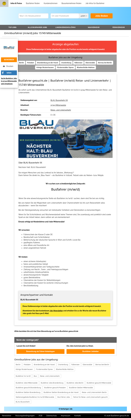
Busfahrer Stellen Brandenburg (28, 392)
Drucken (9, 66)
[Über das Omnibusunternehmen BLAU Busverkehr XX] (9, 47)
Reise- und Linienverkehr (61, 110)
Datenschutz (51, 416)
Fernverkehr (118, 27)
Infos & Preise (16, 3)
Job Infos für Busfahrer (94, 3)
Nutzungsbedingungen (25, 416)
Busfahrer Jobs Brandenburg (52, 383)
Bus (35, 376)
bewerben (9, 60)
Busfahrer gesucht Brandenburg (28, 388)
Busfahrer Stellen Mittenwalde (81, 388)
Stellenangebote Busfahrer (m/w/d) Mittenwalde (35, 397)
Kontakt (77, 416)
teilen (9, 73)
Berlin (21, 63)
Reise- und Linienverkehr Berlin (94, 392)
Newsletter (6, 416)
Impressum (65, 416)
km (83, 16)
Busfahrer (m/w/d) (23, 376)
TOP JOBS (12, 27)
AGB (40, 416)
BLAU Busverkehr (23, 402)
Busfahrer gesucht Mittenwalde (99, 383)
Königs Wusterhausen (45, 67)
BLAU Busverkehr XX (59, 100)
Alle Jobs (37, 27)
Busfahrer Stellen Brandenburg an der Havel (61, 392)
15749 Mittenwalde (58, 105)
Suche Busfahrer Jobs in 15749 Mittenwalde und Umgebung (9, 81)
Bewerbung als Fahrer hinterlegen (40, 351)
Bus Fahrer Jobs (63, 397)
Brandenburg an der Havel (47, 63)
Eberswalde (90, 63)
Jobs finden (101, 15)
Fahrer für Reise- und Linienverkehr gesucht (90, 397)
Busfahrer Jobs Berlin (75, 383)
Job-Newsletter (56, 311)
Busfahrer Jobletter (90, 351)
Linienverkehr (65, 27)
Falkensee (78, 63)
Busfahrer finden (33, 3)
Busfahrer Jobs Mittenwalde (26, 383)
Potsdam (30, 63)
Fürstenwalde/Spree (65, 67)
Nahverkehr (94, 27)
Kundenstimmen (50, 3)
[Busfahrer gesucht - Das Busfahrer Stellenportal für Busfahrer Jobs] (4, 3)
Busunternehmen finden (71, 3)
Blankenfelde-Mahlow (86, 67)
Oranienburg (66, 63)
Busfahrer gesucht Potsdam (55, 388)
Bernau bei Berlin (105, 63)
